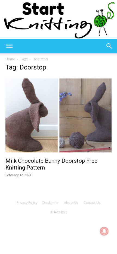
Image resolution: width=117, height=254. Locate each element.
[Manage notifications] (104, 231)
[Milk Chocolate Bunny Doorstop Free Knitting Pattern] (58, 115)
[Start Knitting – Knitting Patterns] (58, 19)
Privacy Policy (27, 202)
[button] (9, 46)
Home (10, 59)
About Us (71, 202)
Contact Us (92, 202)
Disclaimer (50, 202)
